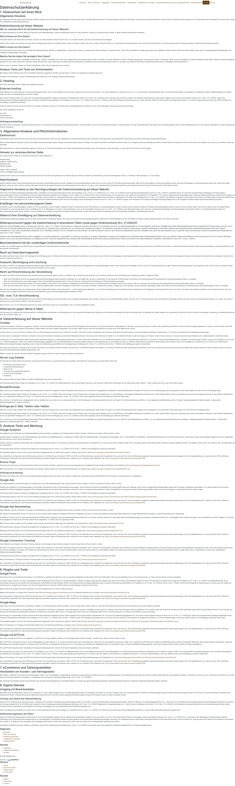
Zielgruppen (105, 2)
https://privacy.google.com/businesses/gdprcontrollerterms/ (108, 621)
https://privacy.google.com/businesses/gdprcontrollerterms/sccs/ (155, 621)
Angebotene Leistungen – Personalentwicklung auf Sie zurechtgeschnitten (163, 2)
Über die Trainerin (94, 2)
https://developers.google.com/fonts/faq (53, 592)
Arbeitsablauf (132, 2)
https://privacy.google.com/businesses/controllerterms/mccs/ (108, 452)
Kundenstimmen (196, 2)
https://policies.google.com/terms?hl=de (162, 657)
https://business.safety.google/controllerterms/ (140, 497)
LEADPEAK (14, 760)
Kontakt (206, 2)
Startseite (82, 2)
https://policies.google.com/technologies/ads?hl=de (104, 530)
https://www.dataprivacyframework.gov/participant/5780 (125, 458)
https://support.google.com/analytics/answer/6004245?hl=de (108, 469)
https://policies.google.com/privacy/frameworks (104, 497)
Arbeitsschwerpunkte (118, 2)
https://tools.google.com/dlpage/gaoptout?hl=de (143, 465)
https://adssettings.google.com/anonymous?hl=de (106, 523)
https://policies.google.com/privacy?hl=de (91, 559)
